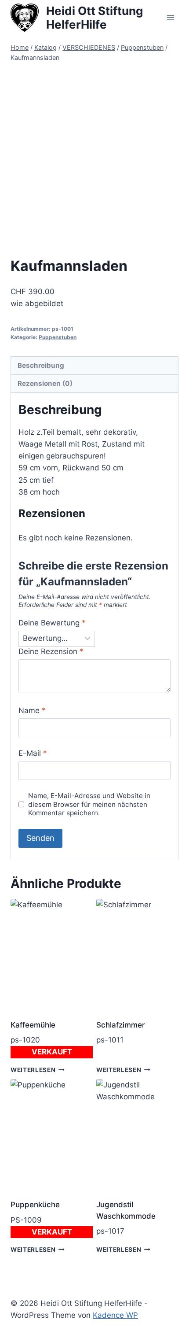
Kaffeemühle (33, 1024)
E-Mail (32, 753)
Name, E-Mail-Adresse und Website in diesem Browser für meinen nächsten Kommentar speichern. (89, 804)
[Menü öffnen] (170, 17)
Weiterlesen (33, 1069)
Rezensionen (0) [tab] (45, 383)
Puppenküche (35, 1204)
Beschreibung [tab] (41, 365)
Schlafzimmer (120, 1024)
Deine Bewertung (52, 622)
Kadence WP (115, 1315)
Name (32, 710)
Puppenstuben (57, 337)
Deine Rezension (51, 651)
